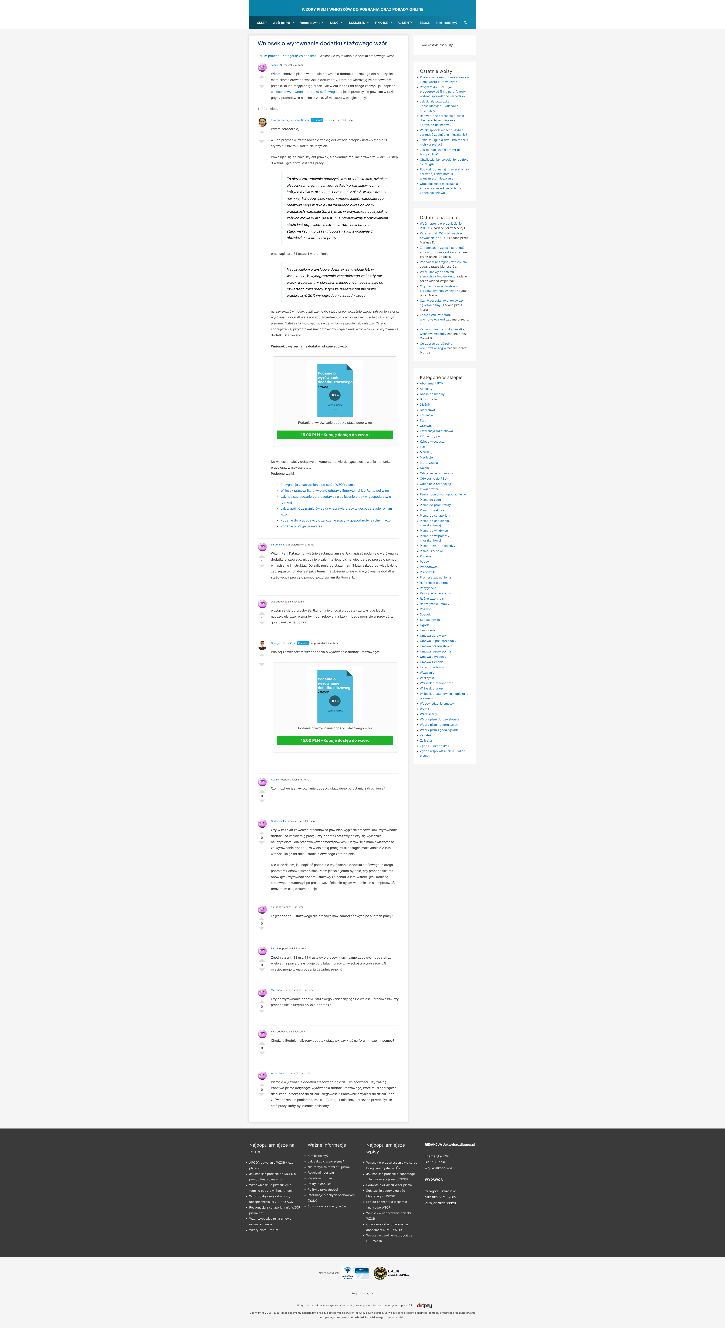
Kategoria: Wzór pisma (299, 56)
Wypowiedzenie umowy (437, 703)
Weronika (276, 1073)
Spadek (425, 614)
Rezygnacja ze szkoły (435, 593)
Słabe (262, 88)
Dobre (262, 75)
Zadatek (426, 735)
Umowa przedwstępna (436, 646)
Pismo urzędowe (432, 551)
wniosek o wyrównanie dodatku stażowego (304, 92)
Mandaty (426, 452)
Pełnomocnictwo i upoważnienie (443, 494)
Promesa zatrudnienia (435, 577)
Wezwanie (427, 672)
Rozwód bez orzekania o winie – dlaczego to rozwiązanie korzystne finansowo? (443, 120)
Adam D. (276, 779)
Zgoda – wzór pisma (434, 746)
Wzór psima (281, 23)
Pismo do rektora (432, 510)
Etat (423, 420)
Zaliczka (426, 740)
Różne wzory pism (433, 598)
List (422, 447)
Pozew (425, 561)
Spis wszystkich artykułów (327, 1206)
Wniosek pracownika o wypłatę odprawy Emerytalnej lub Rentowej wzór (335, 490)
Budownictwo (429, 399)
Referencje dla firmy (434, 583)
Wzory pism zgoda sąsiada (439, 730)
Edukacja (426, 415)
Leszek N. (277, 64)
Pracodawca (429, 567)
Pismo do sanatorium (435, 515)
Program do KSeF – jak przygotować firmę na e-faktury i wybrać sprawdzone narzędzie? (443, 91)
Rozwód (426, 609)
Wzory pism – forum (263, 1230)
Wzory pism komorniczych (439, 724)
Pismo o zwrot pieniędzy (437, 546)
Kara (273, 1031)
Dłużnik (425, 404)
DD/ (273, 601)
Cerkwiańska (278, 821)
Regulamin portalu (321, 1172)
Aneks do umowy (432, 394)
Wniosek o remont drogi (437, 683)
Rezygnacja (428, 588)
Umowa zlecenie (431, 662)
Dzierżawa (427, 410)
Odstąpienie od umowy (436, 473)
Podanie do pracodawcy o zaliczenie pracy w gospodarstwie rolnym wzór (336, 520)
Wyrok (424, 709)
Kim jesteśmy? (446, 23)
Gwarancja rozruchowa (436, 431)
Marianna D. (278, 989)
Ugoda (425, 625)
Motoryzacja (429, 462)
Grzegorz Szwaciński (283, 643)
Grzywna (426, 426)
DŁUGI (334, 23)
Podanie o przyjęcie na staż (301, 526)
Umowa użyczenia (433, 657)
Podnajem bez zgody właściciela (443, 262)
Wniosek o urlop (431, 688)
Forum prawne (310, 23)
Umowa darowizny (433, 635)
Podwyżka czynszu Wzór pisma (389, 1185)
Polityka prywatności (323, 1189)
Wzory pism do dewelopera (439, 719)
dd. (273, 906)
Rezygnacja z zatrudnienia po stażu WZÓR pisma (318, 485)
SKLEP (262, 23)
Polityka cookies (319, 1184)
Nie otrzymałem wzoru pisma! (329, 1167)
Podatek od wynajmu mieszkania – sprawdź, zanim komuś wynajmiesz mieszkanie (444, 173)
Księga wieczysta (432, 441)
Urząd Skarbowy (432, 667)
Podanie (425, 556)
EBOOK (425, 23)
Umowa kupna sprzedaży (438, 641)
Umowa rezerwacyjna (435, 651)
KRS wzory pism (431, 436)
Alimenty (426, 389)
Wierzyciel (427, 678)
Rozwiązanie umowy (434, 604)
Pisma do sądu (430, 499)
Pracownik (427, 572)
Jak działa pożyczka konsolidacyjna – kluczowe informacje (439, 105)
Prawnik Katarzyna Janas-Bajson (290, 120)
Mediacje (426, 457)
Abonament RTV (431, 383)
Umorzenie (427, 630)
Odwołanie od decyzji (435, 484)
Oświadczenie (430, 489)
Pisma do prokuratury (435, 505)
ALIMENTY (405, 23)
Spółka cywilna (430, 620)
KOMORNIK (357, 23)
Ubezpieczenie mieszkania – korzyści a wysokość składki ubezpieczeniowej (440, 188)
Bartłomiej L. (278, 544)
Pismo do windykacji (434, 530)
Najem (424, 468)
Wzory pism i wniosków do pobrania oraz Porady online (362, 9)
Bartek (274, 948)
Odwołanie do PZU (433, 478)
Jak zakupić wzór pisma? (326, 1161)
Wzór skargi (428, 714)
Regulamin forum (320, 1178)
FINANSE (381, 23)
